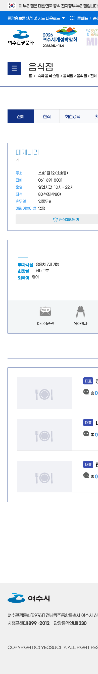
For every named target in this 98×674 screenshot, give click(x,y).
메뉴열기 (14, 68)
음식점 (68, 75)
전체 (93, 75)
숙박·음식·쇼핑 (48, 75)
